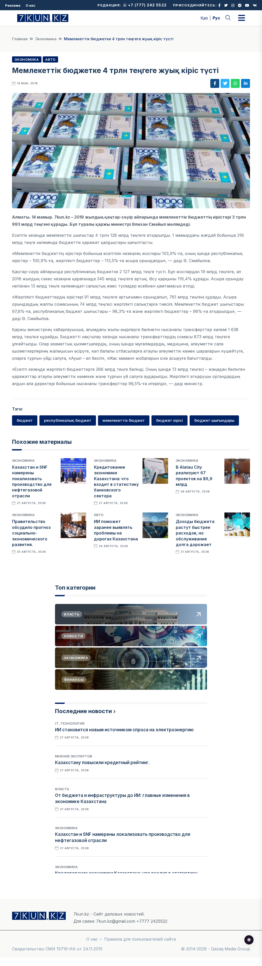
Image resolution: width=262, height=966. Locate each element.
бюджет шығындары (214, 420)
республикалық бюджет (67, 420)
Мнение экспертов (73, 756)
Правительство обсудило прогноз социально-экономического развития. (31, 533)
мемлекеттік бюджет (124, 420)
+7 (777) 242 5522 (147, 5)
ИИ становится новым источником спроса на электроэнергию (124, 729)
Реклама (12, 5)
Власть (62, 789)
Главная (20, 38)
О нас (30, 5)
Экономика (46, 38)
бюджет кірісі (169, 420)
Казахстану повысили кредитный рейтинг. (102, 762)
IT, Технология (69, 723)
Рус (216, 17)
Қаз (204, 17)
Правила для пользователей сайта (140, 939)
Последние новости (83, 711)
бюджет (25, 420)
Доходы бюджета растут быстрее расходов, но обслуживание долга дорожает (195, 533)
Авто (50, 59)
